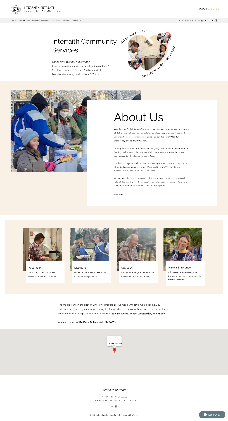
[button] (20, 20)
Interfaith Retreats (114, 390)
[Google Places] (212, 20)
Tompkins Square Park (95, 65)
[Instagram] (216, 20)
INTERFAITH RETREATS (38, 7)
